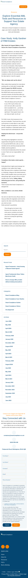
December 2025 (9, 342)
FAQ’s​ (2, 562)
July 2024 (8, 368)
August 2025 (9, 346)
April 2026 (8, 328)
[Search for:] (15, 249)
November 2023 (9, 389)
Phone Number (6, 479)
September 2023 (10, 393)
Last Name (5, 462)
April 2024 (8, 375)
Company (5, 468)
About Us (3, 557)
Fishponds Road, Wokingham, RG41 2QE (14, 449)
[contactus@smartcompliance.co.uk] (14, 432)
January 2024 (9, 382)
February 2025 (9, 360)
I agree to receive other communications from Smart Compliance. (14, 504)
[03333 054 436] (14, 439)
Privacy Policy (5, 574)
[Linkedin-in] (7, 547)
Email (4, 474)
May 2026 (8, 324)
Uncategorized (9, 309)
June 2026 (8, 321)
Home (2, 554)
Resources (4, 559)
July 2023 (8, 397)
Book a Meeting (5, 565)
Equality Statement (15, 575)
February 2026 (9, 335)
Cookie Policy (14, 574)
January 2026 (9, 339)
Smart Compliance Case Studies (14, 299)
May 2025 (8, 350)
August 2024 (9, 364)
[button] (26, 2)
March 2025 (8, 357)
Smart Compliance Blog (12, 295)
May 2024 (8, 371)
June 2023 (8, 400)
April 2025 (8, 353)
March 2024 (8, 379)
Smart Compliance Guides (13, 302)
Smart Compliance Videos (12, 306)
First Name (5, 455)
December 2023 (9, 386)
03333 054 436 (14, 442)
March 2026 (8, 332)
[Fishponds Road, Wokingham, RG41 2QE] (14, 446)
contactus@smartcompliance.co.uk (14, 435)
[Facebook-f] (3, 547)
